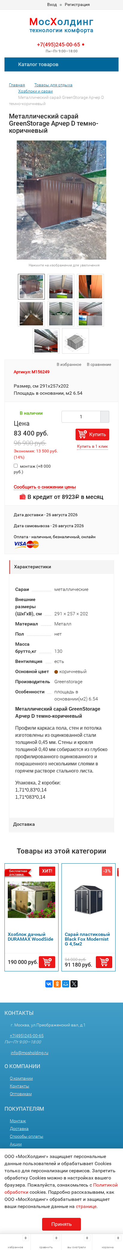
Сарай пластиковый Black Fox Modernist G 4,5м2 (87, 939)
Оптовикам (21, 1093)
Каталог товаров (38, 64)
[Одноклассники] (57, 983)
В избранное (68, 364)
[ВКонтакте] (49, 983)
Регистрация (77, 4)
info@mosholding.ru (29, 1052)
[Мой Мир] (65, 983)
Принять (61, 1224)
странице (86, 1206)
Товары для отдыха (53, 84)
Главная (17, 84)
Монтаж (18, 1120)
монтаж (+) (32, 469)
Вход (52, 4)
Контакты (19, 1086)
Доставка (24, 824)
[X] (74, 983)
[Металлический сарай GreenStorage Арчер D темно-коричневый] (31, 286)
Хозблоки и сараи (35, 91)
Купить (97, 434)
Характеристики (32, 566)
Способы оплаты (26, 1136)
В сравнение (99, 364)
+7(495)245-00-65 (58, 44)
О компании (21, 1078)
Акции (16, 1144)
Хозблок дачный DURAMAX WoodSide (30, 936)
